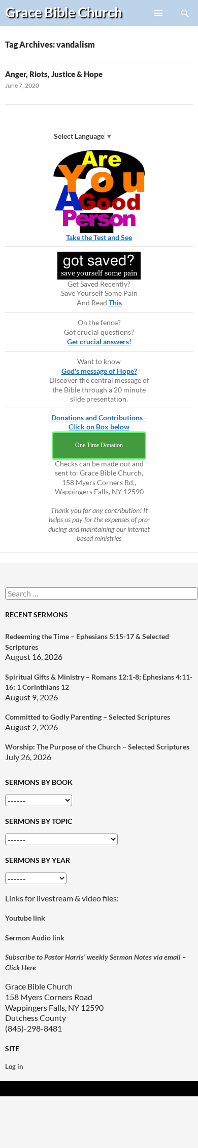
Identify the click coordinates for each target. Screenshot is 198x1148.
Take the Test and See (99, 237)
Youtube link (25, 918)
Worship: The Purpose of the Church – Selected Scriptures (97, 746)
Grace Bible (63, 12)
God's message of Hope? (99, 371)
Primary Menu (159, 25)
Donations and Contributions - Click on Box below (99, 422)
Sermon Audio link (34, 937)
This (115, 302)
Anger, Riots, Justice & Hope (54, 73)
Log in (14, 1066)
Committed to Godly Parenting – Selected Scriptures (87, 716)
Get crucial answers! (99, 341)
